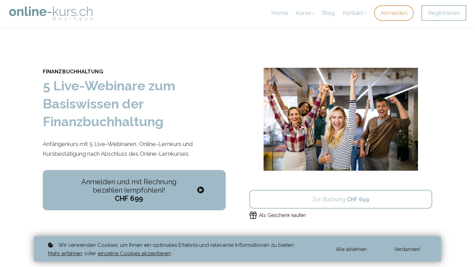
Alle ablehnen (351, 249)
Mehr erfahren (65, 253)
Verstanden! (407, 249)
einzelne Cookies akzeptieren (134, 253)
